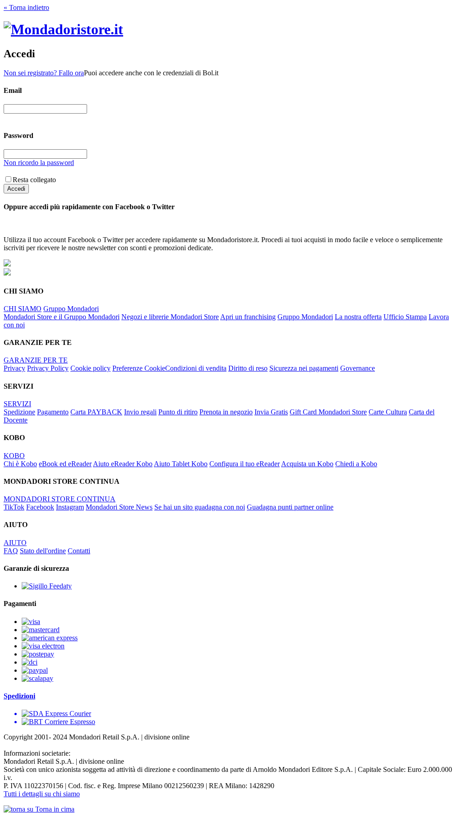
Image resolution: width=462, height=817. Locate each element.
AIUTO (15, 542)
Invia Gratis (271, 412)
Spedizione (19, 412)
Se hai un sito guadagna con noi (199, 507)
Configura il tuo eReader (244, 464)
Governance (357, 368)
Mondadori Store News (119, 507)
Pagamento (53, 412)
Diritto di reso (248, 368)
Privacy (14, 368)
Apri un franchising (248, 317)
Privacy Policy (48, 368)
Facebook (40, 507)
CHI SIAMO (23, 308)
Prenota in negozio (226, 412)
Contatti (79, 551)
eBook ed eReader (65, 464)
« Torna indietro (26, 7)
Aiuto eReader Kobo (122, 464)
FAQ (11, 551)
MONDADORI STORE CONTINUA (60, 499)
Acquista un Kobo (307, 464)
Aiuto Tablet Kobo (181, 464)
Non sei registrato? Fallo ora (44, 73)
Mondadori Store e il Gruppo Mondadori (62, 317)
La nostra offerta (358, 317)
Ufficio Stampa (405, 317)
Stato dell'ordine (43, 551)
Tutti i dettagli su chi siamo (42, 794)
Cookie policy (90, 368)
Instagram (70, 507)
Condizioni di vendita (195, 368)
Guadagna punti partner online (290, 507)
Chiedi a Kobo (356, 464)
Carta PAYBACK (96, 412)
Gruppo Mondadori (71, 308)
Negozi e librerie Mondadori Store (170, 317)
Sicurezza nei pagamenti (303, 368)
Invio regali (140, 412)
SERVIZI (17, 404)
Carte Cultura (388, 412)
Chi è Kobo (20, 464)
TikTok (14, 507)
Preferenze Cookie (138, 368)
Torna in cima (53, 809)
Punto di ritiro (178, 412)
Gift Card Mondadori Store (328, 412)
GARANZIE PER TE (36, 360)
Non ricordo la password (39, 162)
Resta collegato (34, 180)
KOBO (14, 455)
